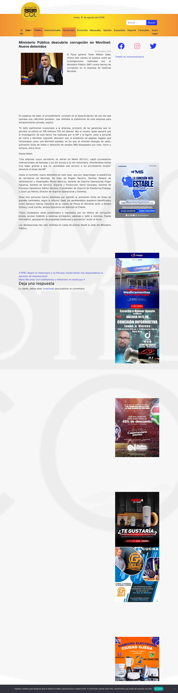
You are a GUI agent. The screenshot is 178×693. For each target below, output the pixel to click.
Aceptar (158, 689)
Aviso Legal (155, 32)
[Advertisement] (65, 106)
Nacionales (69, 30)
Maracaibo (95, 30)
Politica (38, 30)
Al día (21, 32)
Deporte (132, 30)
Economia (82, 30)
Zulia (27, 30)
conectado (48, 288)
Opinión (107, 30)
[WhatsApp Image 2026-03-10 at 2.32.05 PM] (137, 190)
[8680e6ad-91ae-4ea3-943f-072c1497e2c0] (137, 574)
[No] (174, 688)
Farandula (143, 30)
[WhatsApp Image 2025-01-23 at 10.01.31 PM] (137, 519)
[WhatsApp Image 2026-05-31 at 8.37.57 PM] (137, 427)
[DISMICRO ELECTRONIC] (137, 658)
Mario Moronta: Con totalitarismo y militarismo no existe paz (51, 279)
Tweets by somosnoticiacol (129, 56)
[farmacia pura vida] (137, 280)
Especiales (119, 30)
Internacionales (52, 30)
